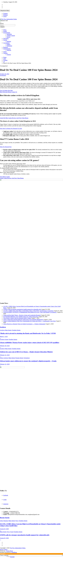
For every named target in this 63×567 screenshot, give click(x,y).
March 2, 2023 (4, 336)
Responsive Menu (5, 10)
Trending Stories (16, 330)
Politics (8, 44)
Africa (1, 358)
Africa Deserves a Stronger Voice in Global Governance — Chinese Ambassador (24, 324)
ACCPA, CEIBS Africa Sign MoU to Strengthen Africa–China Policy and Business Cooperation (28, 310)
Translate (12, 556)
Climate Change (11, 35)
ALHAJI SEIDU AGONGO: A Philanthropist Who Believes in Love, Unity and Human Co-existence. (30, 312)
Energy (8, 37)
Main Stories (8, 330)
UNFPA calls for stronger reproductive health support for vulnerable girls (22, 309)
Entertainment (6, 48)
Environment (6, 32)
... (0, 338)
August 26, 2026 (4, 529)
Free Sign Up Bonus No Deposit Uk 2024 (11, 128)
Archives (3, 327)
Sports (5, 51)
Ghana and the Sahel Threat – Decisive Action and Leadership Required (22, 315)
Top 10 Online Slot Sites (6, 90)
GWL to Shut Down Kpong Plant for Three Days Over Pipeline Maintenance (23, 319)
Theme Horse (9, 551)
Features (5, 13)
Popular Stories (19, 358)
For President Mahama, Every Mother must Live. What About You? (20, 316)
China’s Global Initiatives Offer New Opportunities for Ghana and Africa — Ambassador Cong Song (29, 321)
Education (6, 38)
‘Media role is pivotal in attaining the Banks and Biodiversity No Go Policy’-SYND (28, 333)
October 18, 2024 (4, 74)
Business (5, 47)
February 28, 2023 (5, 345)
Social (4, 16)
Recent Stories (4, 517)
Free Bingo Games (5, 176)
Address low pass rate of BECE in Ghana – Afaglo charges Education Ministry (26, 352)
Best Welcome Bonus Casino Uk (8, 92)
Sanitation (9, 34)
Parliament (9, 45)
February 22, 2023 (5, 355)
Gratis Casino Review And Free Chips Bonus (12, 178)
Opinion (5, 53)
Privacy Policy (4, 549)
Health (5, 31)
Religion (5, 15)
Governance (6, 43)
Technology (27, 358)
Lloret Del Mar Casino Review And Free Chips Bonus (14, 118)
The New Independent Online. (18, 548)
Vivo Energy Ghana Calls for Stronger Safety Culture (17, 318)
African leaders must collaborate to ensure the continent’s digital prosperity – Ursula (28, 361)
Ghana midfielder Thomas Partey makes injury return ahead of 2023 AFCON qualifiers (29, 342)
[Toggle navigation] (0, 22)
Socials (5, 40)
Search (2, 23)
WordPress (14, 552)
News (4, 29)
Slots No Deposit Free (5, 146)
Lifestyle (9, 50)
